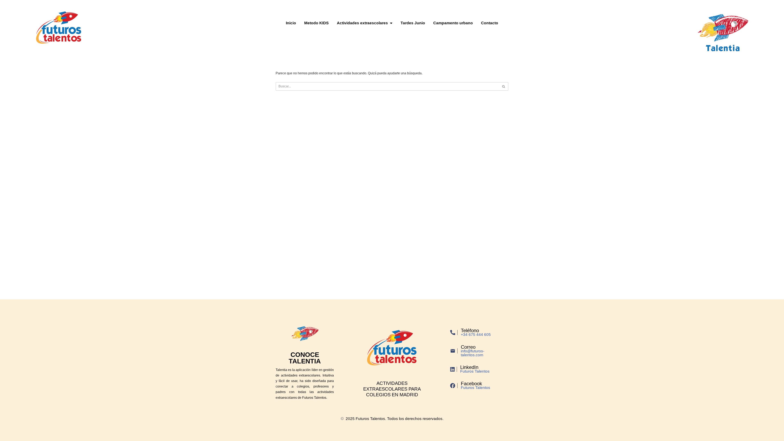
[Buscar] (503, 86)
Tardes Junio (413, 23)
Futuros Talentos (475, 371)
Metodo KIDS (316, 23)
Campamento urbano (453, 23)
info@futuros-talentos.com (472, 353)
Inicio (291, 23)
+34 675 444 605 (476, 334)
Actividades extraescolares (362, 23)
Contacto (489, 23)
